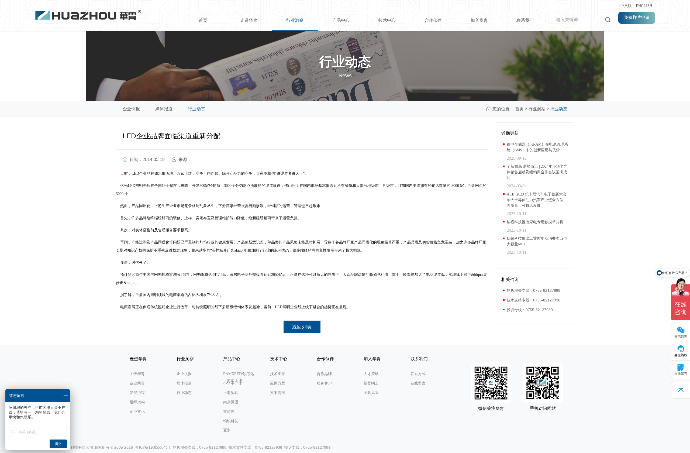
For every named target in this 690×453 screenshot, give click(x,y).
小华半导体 (232, 383)
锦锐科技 (230, 421)
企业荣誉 (137, 383)
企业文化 (137, 412)
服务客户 (324, 383)
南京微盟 (230, 402)
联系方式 (418, 374)
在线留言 (418, 383)
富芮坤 (228, 412)
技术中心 (387, 20)
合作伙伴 (433, 20)
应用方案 (277, 383)
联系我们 (525, 20)
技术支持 (277, 374)
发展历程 (137, 393)
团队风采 (371, 393)
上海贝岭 (230, 393)
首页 (203, 20)
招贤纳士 (371, 383)
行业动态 (196, 109)
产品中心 (341, 20)
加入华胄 (479, 20)
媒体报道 (163, 109)
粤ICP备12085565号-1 (153, 447)
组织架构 (137, 402)
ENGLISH (644, 6)
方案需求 (277, 393)
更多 (227, 430)
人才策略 (371, 374)
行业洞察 (294, 20)
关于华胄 (137, 374)
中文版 (625, 6)
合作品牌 (324, 374)
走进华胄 (248, 20)
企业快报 (131, 109)
